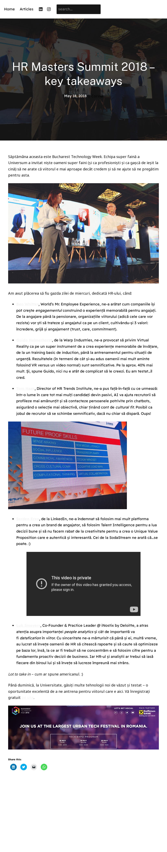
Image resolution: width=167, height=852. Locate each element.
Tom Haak (25, 388)
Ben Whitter (27, 304)
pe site (28, 697)
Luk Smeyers (28, 625)
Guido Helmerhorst (34, 340)
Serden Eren (27, 518)
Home (9, 9)
